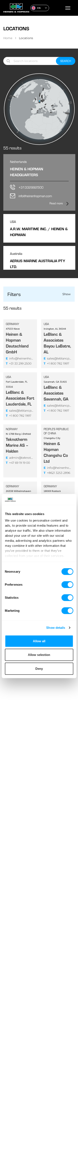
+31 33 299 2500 (18, 363)
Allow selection (39, 655)
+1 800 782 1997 (56, 363)
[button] (39, 8)
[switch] (67, 584)
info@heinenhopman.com (20, 358)
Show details (55, 627)
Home (7, 38)
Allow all (39, 641)
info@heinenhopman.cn (58, 468)
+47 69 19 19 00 (18, 463)
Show (66, 294)
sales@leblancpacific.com (58, 358)
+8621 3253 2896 (57, 473)
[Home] (15, 8)
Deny (39, 668)
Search (65, 61)
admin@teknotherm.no (20, 458)
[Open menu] (68, 8)
